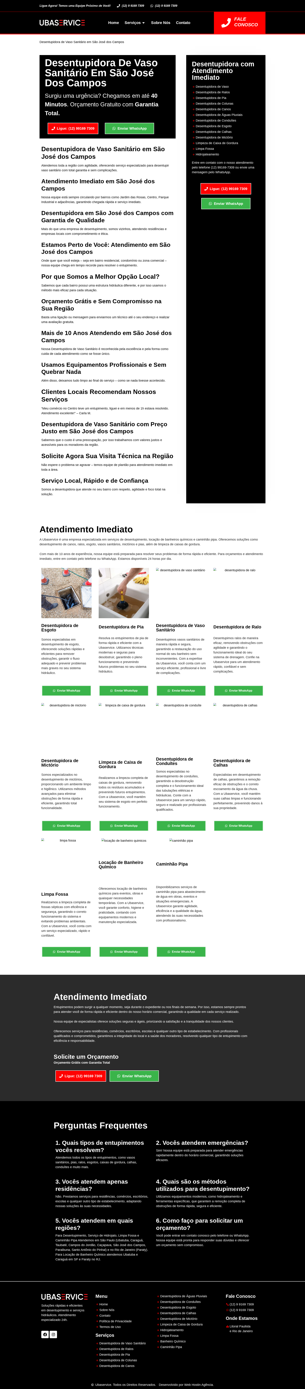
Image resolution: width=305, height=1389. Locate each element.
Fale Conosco (246, 21)
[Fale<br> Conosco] (226, 23)
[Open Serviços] (143, 23)
